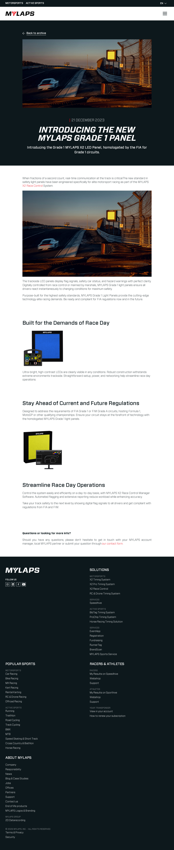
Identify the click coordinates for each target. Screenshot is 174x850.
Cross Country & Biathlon (19, 743)
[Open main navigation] (165, 13)
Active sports (35, 3)
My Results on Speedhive (104, 674)
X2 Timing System (100, 579)
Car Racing (11, 674)
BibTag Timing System (102, 612)
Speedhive (96, 603)
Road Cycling (12, 720)
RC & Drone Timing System (105, 593)
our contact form (112, 543)
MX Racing (11, 683)
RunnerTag (96, 645)
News (8, 774)
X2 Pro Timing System (102, 584)
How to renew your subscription (107, 716)
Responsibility (13, 769)
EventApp (95, 631)
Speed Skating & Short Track (21, 739)
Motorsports (14, 3)
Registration (97, 636)
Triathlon (10, 715)
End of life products (16, 806)
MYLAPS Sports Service (103, 654)
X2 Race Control (32, 185)
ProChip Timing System (103, 617)
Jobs (8, 783)
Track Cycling (12, 725)
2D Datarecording (15, 820)
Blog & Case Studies (16, 778)
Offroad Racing (13, 701)
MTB (8, 734)
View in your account (101, 711)
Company (10, 765)
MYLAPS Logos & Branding (20, 810)
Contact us (11, 801)
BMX (8, 729)
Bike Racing (11, 678)
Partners (10, 792)
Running (9, 711)
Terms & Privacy (14, 832)
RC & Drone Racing (15, 697)
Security (10, 837)
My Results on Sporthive (103, 692)
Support (94, 683)
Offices (9, 788)
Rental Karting (13, 692)
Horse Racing (12, 748)
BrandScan (96, 649)
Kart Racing (11, 687)
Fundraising (96, 640)
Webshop (95, 678)
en (161, 3)
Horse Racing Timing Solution (106, 621)
